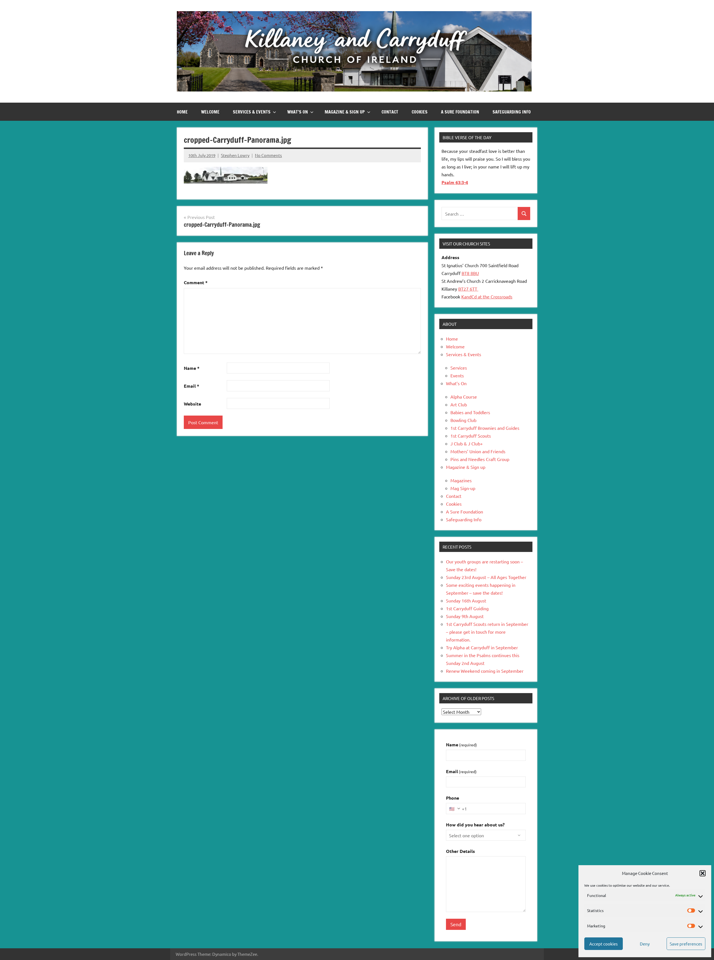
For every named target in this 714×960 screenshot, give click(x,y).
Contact (390, 112)
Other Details (460, 851)
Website (192, 404)
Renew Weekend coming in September (485, 671)
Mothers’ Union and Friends (477, 451)
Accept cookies (603, 943)
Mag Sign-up (462, 488)
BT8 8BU (470, 273)
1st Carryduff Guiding (467, 608)
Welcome (210, 112)
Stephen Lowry (235, 155)
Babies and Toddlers (470, 412)
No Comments (268, 155)
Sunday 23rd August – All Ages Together (486, 577)
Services (458, 367)
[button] (702, 873)
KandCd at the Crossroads (486, 296)
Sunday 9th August (465, 616)
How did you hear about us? (475, 825)
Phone (452, 798)
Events (457, 375)
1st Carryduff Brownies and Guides (484, 428)
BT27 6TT (468, 288)
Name (191, 368)
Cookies (420, 112)
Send (455, 924)
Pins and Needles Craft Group (479, 459)
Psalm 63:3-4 (455, 182)
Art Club (458, 404)
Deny (645, 943)
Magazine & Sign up (345, 112)
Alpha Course (463, 396)
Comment (196, 282)
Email (191, 386)
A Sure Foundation (460, 112)
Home (182, 112)
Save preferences (686, 943)
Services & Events (252, 112)
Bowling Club (463, 420)
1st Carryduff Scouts (470, 435)
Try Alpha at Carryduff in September (482, 647)
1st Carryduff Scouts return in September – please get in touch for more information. (487, 631)
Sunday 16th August (466, 600)
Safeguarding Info (512, 112)
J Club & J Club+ (466, 443)
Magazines (461, 480)
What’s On (297, 112)
